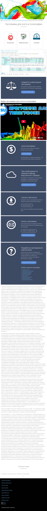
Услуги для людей (26, 278)
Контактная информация (28, 235)
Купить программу (5, 495)
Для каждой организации (27, 279)
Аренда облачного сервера (29, 184)
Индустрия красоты (26, 274)
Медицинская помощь (26, 273)
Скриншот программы (5, 480)
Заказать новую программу (29, 262)
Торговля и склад (25, 269)
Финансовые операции (26, 272)
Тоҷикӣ (3, 502)
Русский (4, 503)
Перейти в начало (5, 500)
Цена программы (26, 153)
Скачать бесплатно (27, 205)
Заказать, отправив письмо (29, 230)
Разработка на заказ (5, 497)
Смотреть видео (4, 485)
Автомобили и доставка (27, 277)
